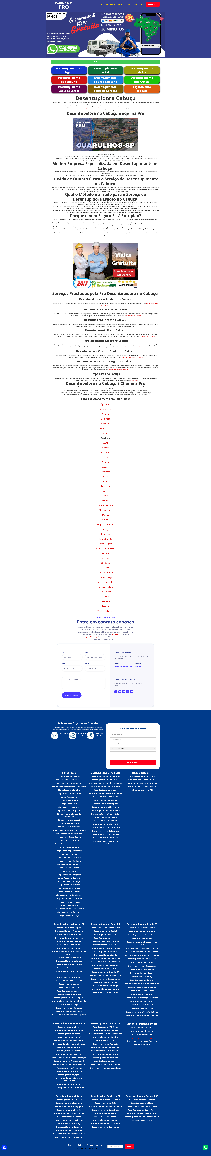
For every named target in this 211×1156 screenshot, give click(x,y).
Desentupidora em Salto (69, 987)
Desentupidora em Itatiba (69, 941)
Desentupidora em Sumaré (69, 957)
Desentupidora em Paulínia (69, 948)
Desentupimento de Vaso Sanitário (105, 79)
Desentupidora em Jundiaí (69, 944)
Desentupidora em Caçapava (69, 964)
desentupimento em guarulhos (91, 108)
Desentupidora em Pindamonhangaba (69, 1001)
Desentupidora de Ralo (142, 1038)
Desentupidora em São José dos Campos (69, 972)
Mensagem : (66, 675)
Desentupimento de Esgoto (69, 70)
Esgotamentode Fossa (142, 89)
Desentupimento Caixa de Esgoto (69, 89)
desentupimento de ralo (133, 316)
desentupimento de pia (149, 336)
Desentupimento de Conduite (69, 79)
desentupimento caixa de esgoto (118, 370)
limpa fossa (133, 380)
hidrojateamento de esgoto (132, 347)
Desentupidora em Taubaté (69, 977)
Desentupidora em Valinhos (69, 961)
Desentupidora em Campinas (69, 927)
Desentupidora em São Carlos (69, 1011)
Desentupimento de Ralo (105, 70)
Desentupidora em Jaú (69, 1004)
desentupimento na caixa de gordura (131, 357)
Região (87, 663)
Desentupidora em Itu (69, 984)
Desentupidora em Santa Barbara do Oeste (69, 952)
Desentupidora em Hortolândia (69, 934)
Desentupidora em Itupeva (69, 994)
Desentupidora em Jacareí (69, 968)
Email (87, 652)
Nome (64, 652)
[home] (63, 6)
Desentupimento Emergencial (142, 79)
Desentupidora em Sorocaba (69, 980)
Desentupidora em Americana (69, 931)
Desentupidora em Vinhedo (69, 991)
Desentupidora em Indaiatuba (69, 938)
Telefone (65, 663)
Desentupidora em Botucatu (69, 1008)
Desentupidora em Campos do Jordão (69, 1014)
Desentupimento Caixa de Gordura (105, 89)
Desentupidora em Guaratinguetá (69, 997)
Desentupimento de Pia (142, 70)
